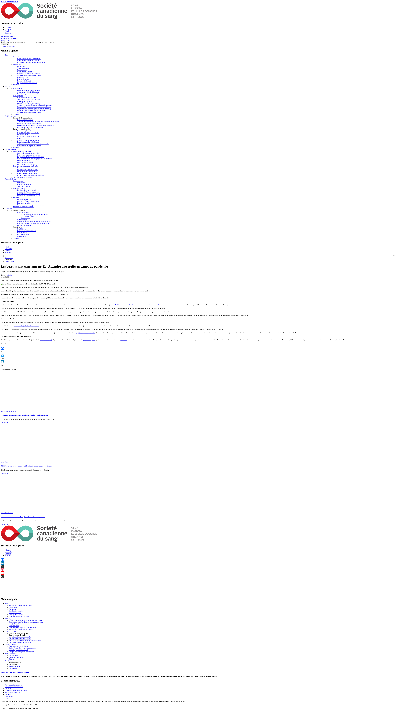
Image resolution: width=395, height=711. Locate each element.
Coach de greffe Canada (25, 162)
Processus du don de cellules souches (29, 123)
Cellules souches (10, 116)
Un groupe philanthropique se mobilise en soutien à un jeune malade (24, 415)
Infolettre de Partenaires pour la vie (28, 196)
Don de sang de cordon (24, 131)
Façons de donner (10, 179)
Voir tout (16, 85)
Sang (6, 55)
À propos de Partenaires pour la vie (28, 192)
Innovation (4, 462)
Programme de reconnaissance (27, 83)
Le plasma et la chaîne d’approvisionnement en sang (34, 109)
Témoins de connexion (12, 692)
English (3, 36)
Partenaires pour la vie (20, 188)
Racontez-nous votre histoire (26, 231)
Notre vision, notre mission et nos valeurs (34, 214)
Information (4, 411)
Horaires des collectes (24, 77)
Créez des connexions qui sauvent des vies (31, 205)
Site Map (8, 694)
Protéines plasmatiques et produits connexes (31, 110)
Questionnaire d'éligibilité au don (28, 60)
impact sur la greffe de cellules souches (26, 326)
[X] (197, 566)
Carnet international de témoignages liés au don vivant (34, 159)
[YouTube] (197, 573)
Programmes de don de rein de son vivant (30, 157)
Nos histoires (21, 229)
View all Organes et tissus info (23, 177)
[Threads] (197, 576)
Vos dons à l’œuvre (23, 186)
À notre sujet (9, 208)
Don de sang (17, 64)
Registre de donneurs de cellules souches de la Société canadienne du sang (139, 305)
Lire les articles (10, 261)
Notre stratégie (22, 220)
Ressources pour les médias (14, 687)
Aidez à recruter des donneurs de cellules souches (33, 144)
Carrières (8, 31)
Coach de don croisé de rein (26, 164)
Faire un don (21, 183)
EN (12, 36)
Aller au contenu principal (9, 2)
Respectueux (9, 698)
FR (14, 36)
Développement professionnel (27, 173)
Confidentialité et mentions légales (16, 690)
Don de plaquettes (23, 79)
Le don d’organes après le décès (27, 170)
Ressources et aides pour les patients (29, 146)
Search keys (5, 42)
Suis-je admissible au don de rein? (28, 153)
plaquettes (123, 340)
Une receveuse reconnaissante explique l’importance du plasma (23, 517)
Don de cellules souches (25, 120)
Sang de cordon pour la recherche (28, 140)
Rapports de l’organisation (13, 685)
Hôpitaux (8, 27)
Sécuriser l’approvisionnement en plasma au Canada (34, 107)
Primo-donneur (22, 66)
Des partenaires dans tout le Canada (28, 194)
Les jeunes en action (23, 203)
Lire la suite (4, 423)
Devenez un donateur (24, 184)
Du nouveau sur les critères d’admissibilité (31, 62)
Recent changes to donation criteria (28, 94)
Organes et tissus (10, 149)
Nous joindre (21, 236)
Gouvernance (25, 218)
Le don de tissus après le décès (27, 171)
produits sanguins (89, 340)
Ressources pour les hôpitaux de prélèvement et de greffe (35, 125)
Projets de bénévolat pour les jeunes (28, 201)
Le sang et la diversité (24, 81)
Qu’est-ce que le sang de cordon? (28, 133)
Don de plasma (18, 96)
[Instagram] (197, 569)
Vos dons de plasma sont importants (28, 99)
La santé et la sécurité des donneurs (28, 73)
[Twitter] (197, 355)
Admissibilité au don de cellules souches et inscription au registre (38, 122)
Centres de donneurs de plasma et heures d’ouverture (34, 105)
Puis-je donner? (18, 57)
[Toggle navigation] (394, 255)
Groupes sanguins (23, 68)
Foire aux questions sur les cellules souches (31, 127)
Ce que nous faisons (27, 216)
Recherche (8, 29)
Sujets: (3, 275)
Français (8, 36)
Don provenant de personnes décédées (25, 166)
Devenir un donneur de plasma (27, 97)
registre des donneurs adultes (85, 333)
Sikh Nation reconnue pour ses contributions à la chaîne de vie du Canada (26, 466)
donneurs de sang (46, 340)
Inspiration (9, 275)
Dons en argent (18, 181)
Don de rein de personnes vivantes (28, 155)
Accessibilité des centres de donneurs (29, 75)
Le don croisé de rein (24, 160)
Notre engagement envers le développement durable (34, 221)
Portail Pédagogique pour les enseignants (30, 175)
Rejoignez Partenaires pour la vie (28, 190)
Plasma (7, 86)
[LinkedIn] (197, 361)
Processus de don (22, 134)
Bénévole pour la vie (24, 199)
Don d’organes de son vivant (22, 151)
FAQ (19, 138)
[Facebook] (197, 348)
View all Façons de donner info (23, 207)
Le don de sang (22, 70)
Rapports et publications (25, 225)
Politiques (8, 689)
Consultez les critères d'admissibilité (29, 59)
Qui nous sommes (23, 212)
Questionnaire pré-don (24, 72)
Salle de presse (22, 233)
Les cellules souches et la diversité (28, 142)
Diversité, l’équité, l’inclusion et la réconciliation (33, 223)
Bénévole (16, 197)
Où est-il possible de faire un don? (28, 136)
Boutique (8, 33)
